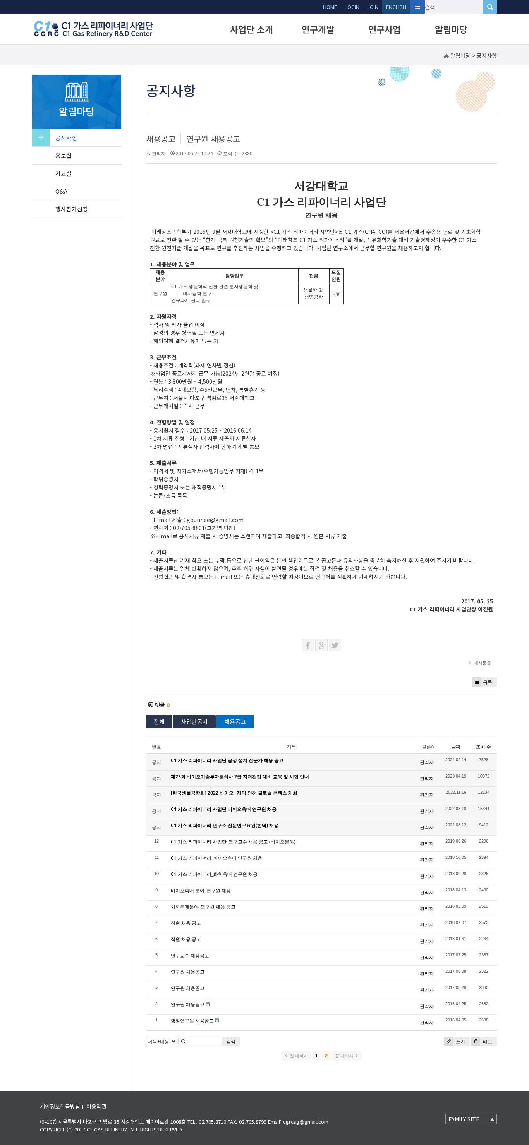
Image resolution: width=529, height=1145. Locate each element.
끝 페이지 (344, 1056)
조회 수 (483, 746)
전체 (159, 722)
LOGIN (352, 6)
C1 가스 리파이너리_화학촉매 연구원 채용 (214, 874)
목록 (487, 682)
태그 (487, 1041)
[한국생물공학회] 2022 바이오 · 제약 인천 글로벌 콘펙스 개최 (234, 793)
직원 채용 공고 (186, 923)
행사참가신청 (71, 209)
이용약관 (96, 1106)
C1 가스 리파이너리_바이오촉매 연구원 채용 (216, 858)
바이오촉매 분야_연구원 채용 (201, 890)
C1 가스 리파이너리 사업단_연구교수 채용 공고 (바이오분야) (233, 841)
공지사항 (66, 138)
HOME (330, 6)
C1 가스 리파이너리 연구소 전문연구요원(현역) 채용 (224, 825)
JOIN (372, 6)
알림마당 (451, 29)
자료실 (63, 173)
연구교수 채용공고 (190, 955)
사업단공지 (194, 722)
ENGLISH (396, 6)
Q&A (61, 191)
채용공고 (160, 138)
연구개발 (318, 29)
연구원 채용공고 (213, 138)
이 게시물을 (480, 663)
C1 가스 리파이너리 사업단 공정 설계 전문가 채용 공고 (227, 760)
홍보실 (63, 155)
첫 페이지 (298, 1056)
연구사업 (384, 29)
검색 (230, 1041)
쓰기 (460, 1041)
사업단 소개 (251, 29)
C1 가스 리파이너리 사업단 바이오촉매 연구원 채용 (224, 809)
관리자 (159, 153)
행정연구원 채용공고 (192, 1020)
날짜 (455, 746)
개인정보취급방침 (60, 1106)
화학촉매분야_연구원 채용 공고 (203, 906)
